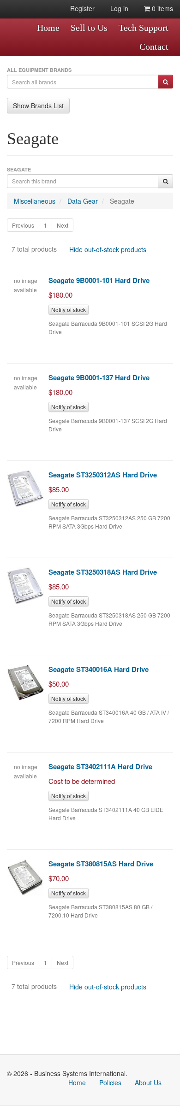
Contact (153, 46)
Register (82, 8)
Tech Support (143, 28)
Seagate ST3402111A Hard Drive (100, 766)
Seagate (122, 201)
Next (62, 225)
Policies (110, 1082)
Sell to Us (89, 28)
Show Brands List (38, 105)
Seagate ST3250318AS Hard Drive (102, 572)
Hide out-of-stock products (107, 249)
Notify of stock (68, 309)
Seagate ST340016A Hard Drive (98, 669)
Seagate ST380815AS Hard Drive (100, 864)
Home (48, 28)
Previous (23, 225)
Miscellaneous (34, 201)
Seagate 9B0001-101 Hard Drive (99, 280)
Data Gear (82, 201)
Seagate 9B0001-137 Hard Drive (99, 377)
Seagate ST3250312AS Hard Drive (102, 475)
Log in (119, 8)
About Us (148, 1082)
